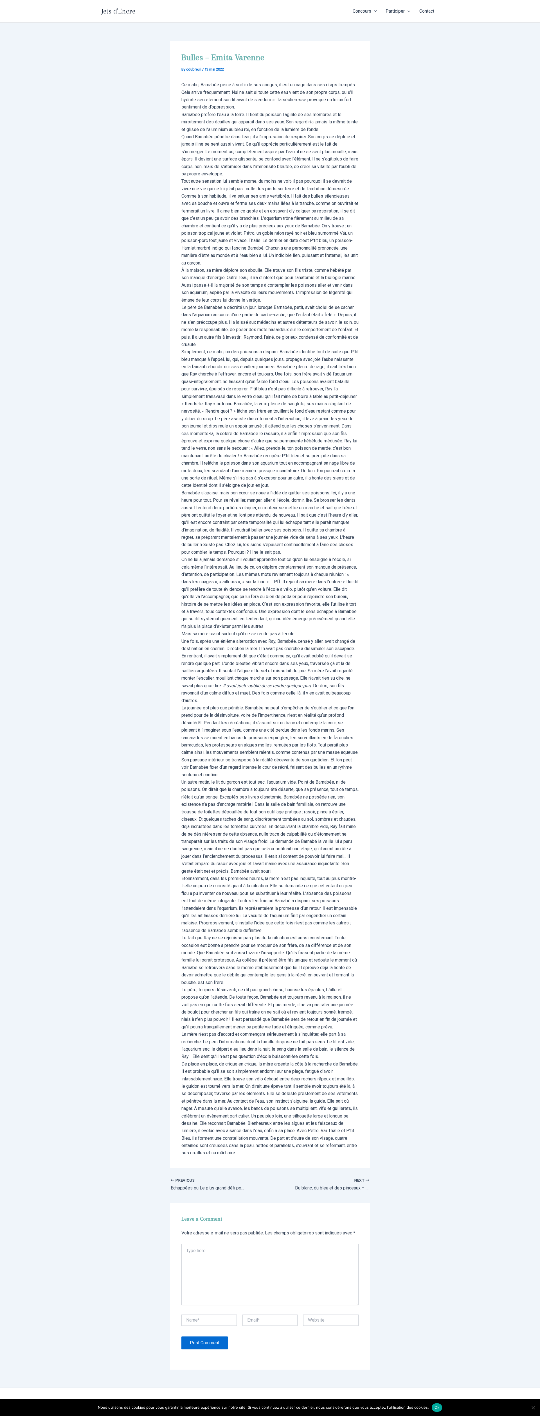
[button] (374, 11)
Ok (437, 1407)
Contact (426, 11)
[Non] (533, 1407)
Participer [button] (395, 11)
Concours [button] (362, 11)
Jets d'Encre (118, 11)
